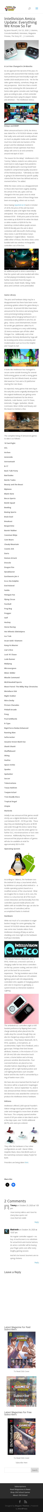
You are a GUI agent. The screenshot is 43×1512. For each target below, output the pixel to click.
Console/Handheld (11, 33)
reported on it (19, 205)
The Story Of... (16, 36)
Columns (33, 30)
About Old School (20, 1495)
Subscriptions (20, 1486)
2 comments (29, 36)
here (26, 1162)
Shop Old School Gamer (20, 1492)
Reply (37, 1222)
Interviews (23, 33)
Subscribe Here (21, 1462)
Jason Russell (12, 30)
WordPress (22, 1509)
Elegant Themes (22, 1506)
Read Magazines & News (20, 1489)
